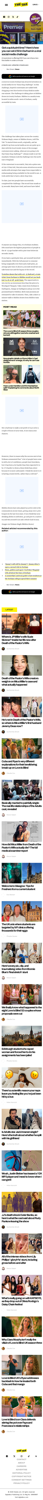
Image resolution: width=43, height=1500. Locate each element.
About (21, 1463)
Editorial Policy (21, 1473)
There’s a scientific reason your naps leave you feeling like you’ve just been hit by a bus (21, 1093)
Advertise (21, 1470)
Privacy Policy (21, 1483)
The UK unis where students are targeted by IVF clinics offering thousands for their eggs (18, 927)
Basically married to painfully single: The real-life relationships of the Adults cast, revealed (22, 806)
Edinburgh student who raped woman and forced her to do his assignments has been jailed (18, 1052)
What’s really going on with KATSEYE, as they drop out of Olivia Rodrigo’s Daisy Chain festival (22, 1301)
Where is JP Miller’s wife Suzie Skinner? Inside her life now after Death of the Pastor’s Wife (19, 640)
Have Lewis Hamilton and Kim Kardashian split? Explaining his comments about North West (21, 388)
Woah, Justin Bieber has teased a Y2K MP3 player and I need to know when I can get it (22, 1176)
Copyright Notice (21, 1476)
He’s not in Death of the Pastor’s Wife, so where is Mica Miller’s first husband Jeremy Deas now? (21, 723)
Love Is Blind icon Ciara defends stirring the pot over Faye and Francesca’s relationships (19, 1422)
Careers (21, 1466)
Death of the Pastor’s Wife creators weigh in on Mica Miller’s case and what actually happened (20, 681)
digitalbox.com (23, 1497)
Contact (21, 1459)
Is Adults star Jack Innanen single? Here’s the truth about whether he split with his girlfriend (21, 1135)
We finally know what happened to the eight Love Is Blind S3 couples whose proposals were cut (22, 1010)
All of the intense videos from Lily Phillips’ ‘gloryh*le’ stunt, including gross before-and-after (19, 1259)
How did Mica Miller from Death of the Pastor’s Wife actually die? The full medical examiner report (21, 847)
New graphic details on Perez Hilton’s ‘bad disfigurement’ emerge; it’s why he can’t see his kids (21, 360)
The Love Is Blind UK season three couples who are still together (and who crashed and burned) (21, 333)
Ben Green (10, 69)
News (17, 69)
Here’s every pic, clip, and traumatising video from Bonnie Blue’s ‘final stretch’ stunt (18, 969)
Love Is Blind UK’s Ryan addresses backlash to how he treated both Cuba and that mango (20, 1381)
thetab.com (17, 1492)
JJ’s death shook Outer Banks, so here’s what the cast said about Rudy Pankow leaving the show (21, 1218)
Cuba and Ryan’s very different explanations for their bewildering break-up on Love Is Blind (19, 764)
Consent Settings (22, 1480)
